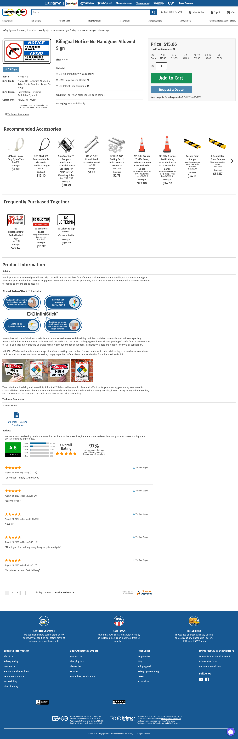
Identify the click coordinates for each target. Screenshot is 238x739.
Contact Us (9, 666)
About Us (8, 656)
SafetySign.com (9, 30)
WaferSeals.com (174, 723)
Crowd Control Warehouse (171, 719)
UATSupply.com (158, 723)
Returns (74, 671)
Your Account (76, 656)
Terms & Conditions (14, 676)
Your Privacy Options (80, 676)
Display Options (43, 592)
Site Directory (11, 686)
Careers (142, 676)
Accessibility (10, 681)
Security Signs (44, 30)
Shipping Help (145, 666)
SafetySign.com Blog (148, 671)
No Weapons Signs (61, 30)
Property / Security (27, 30)
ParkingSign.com (155, 721)
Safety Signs (7, 20)
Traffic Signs (35, 20)
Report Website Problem (16, 671)
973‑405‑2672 (194, 97)
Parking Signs (64, 20)
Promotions (143, 681)
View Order (75, 666)
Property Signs (94, 20)
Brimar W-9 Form (208, 661)
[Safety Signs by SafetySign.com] (13, 15)
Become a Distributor (210, 666)
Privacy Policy (11, 661)
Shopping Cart (77, 661)
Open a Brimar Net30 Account (214, 656)
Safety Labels (185, 20)
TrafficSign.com (143, 721)
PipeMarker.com (168, 721)
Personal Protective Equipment (222, 20)
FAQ (140, 661)
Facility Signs (124, 20)
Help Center (144, 656)
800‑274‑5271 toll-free (83, 716)
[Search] (153, 12)
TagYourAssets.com (144, 723)
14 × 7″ (64, 59)
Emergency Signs (154, 20)
